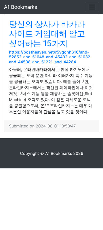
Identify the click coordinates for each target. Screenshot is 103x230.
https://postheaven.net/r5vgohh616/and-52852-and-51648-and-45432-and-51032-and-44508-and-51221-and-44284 (50, 57)
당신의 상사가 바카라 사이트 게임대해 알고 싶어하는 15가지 (47, 33)
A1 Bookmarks (20, 7)
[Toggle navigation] (92, 7)
